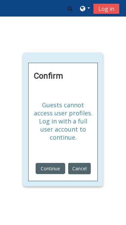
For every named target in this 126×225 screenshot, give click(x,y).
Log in (106, 8)
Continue (50, 168)
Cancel (79, 168)
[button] (70, 8)
